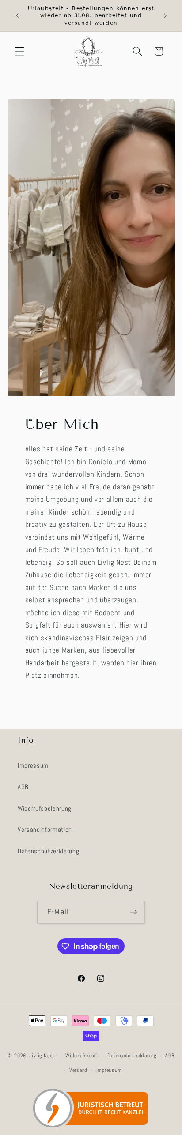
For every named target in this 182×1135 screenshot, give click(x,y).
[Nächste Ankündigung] (165, 16)
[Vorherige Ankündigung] (17, 16)
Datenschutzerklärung (48, 851)
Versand (78, 1070)
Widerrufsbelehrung (45, 808)
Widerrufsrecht (82, 1055)
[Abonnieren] (133, 912)
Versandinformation (45, 829)
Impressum (33, 765)
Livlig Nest (42, 1056)
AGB (23, 786)
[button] (19, 51)
